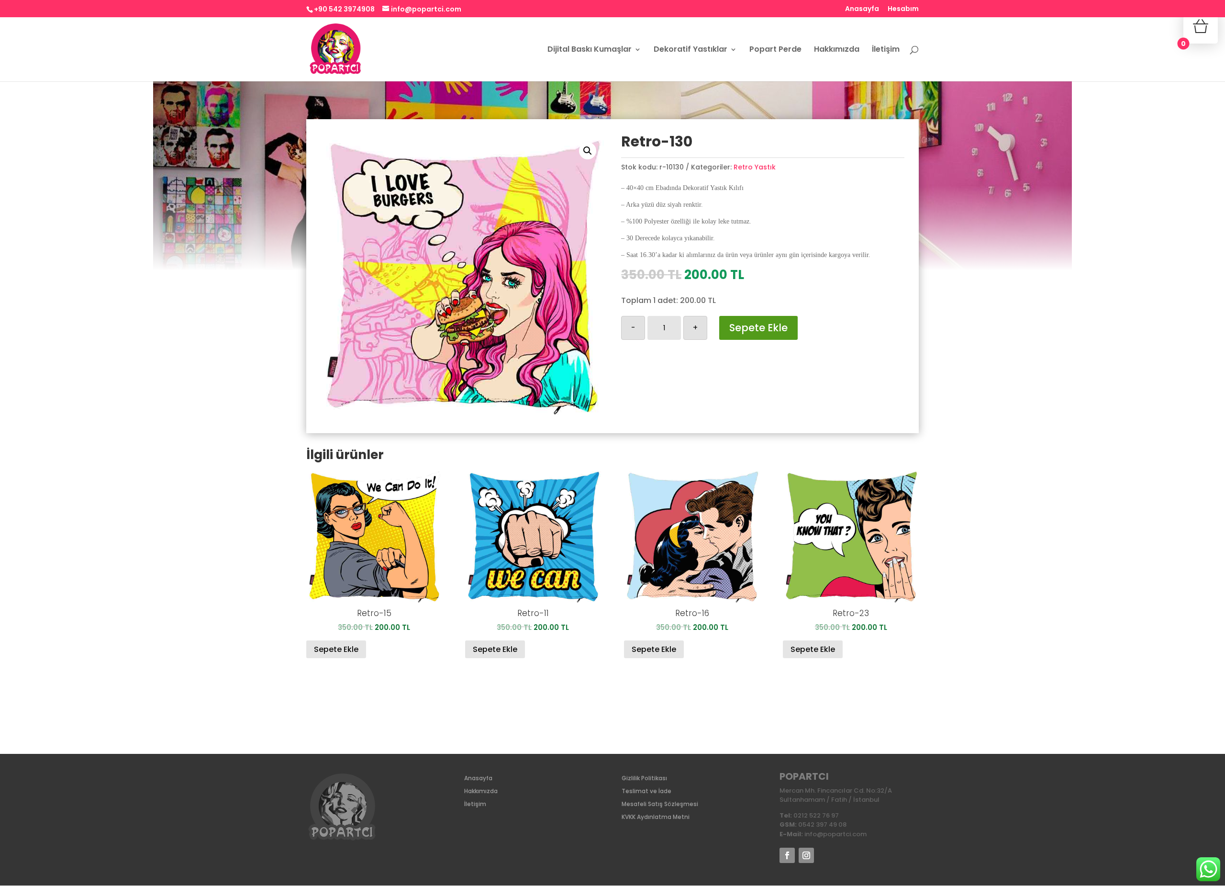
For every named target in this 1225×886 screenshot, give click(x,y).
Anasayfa (862, 9)
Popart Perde (775, 50)
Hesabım (903, 9)
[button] (587, 150)
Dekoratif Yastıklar (690, 50)
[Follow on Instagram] (806, 855)
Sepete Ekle (758, 328)
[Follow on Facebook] (787, 855)
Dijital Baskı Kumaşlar (589, 50)
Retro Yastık (755, 167)
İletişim (886, 50)
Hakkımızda (836, 50)
